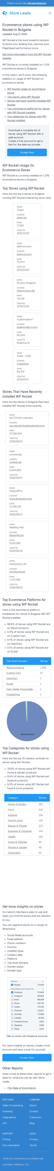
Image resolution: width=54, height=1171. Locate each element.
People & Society (17, 847)
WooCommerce (15, 667)
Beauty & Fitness (17, 825)
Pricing (6, 1139)
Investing (7, 1111)
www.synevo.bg (26, 290)
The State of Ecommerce (21, 1087)
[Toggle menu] (50, 13)
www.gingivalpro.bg (20, 498)
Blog (31, 1123)
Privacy (33, 1139)
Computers (14, 852)
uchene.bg (15, 462)
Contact (33, 1111)
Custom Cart (13, 672)
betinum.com (24, 254)
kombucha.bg (17, 571)
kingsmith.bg (16, 535)
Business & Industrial (20, 831)
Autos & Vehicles (17, 842)
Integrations (9, 1117)
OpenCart (11, 678)
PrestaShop (13, 694)
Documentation (11, 1145)
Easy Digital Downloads (19, 689)
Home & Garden (17, 804)
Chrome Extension (37, 3)
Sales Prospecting (12, 1105)
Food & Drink (15, 820)
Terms (33, 1145)
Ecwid (9, 683)
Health (11, 836)
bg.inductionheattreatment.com (27, 425)
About (32, 1105)
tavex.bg (21, 217)
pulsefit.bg (22, 363)
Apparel (12, 815)
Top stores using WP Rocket (23, 96)
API (4, 1123)
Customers (35, 1117)
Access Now (27, 152)
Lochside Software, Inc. (15, 1164)
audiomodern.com (27, 327)
